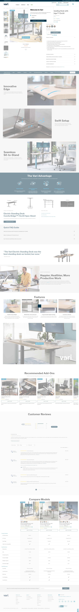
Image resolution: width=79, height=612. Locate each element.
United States (34, 15)
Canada (33, 17)
